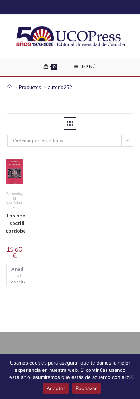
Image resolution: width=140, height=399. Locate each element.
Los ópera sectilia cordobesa (18, 223)
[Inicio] (9, 87)
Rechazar (86, 388)
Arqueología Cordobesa (14, 200)
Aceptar (56, 388)
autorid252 (60, 87)
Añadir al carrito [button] (19, 275)
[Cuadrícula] (70, 123)
